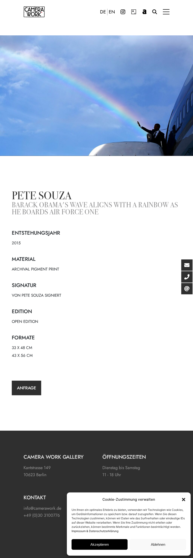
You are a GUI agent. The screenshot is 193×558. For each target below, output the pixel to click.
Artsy (134, 12)
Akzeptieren (99, 544)
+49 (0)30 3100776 (42, 515)
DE (103, 12)
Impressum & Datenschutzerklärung (95, 531)
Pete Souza (42, 196)
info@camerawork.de (42, 508)
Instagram (123, 12)
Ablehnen (158, 544)
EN (112, 12)
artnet (144, 12)
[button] (183, 499)
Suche (155, 12)
